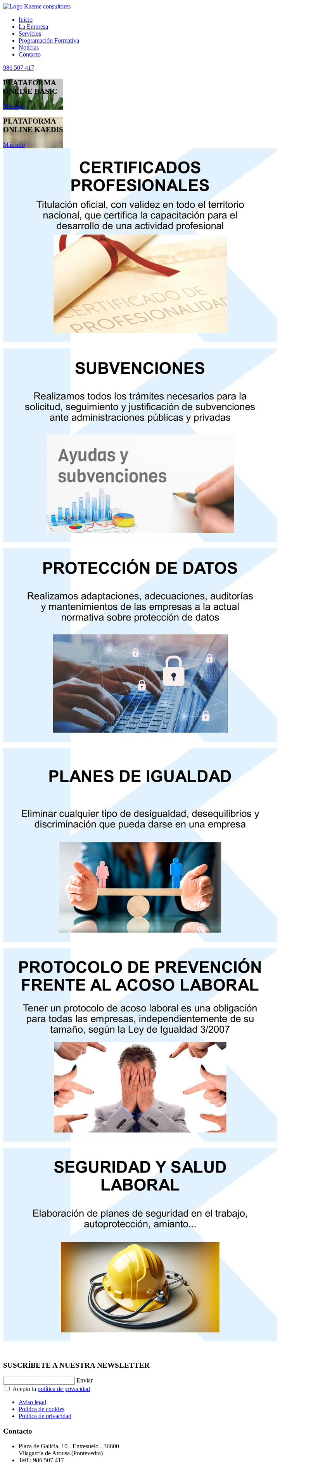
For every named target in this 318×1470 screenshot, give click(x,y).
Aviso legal (32, 1402)
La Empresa (33, 26)
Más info (14, 106)
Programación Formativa (49, 40)
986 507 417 (18, 67)
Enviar (84, 1380)
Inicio (26, 19)
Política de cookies (41, 1409)
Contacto (30, 54)
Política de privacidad (45, 1416)
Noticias (29, 47)
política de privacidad (64, 1389)
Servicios (30, 33)
